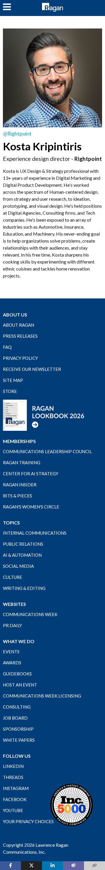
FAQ (7, 347)
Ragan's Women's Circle (31, 506)
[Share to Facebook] (10, 865)
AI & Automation (22, 555)
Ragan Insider (19, 484)
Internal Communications (34, 532)
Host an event (20, 684)
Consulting (17, 706)
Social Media (18, 566)
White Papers (19, 740)
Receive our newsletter (32, 369)
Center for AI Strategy (30, 473)
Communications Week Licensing (42, 695)
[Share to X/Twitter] (31, 865)
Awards (12, 662)
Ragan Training (21, 462)
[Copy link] (94, 865)
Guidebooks (17, 673)
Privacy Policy (20, 358)
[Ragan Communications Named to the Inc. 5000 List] (71, 804)
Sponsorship (18, 729)
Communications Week (30, 614)
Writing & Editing (24, 588)
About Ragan (18, 325)
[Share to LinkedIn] (52, 865)
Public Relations (23, 544)
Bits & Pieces (17, 495)
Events (11, 651)
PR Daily (12, 625)
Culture (12, 577)
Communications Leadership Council (47, 451)
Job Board (15, 717)
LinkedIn (13, 766)
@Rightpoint (17, 134)
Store (10, 391)
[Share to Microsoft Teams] (73, 865)
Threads (13, 777)
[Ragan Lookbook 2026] (44, 414)
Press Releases (20, 336)
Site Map (13, 380)
